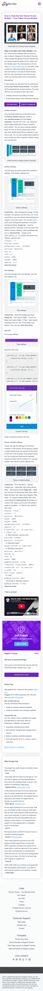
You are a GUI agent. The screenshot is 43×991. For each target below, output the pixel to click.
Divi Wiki (21, 898)
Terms (21, 902)
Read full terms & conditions (14, 747)
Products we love (22, 911)
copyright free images (15, 697)
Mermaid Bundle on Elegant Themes (21, 949)
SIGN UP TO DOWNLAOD (28, 104)
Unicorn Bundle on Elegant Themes (21, 942)
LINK (32, 215)
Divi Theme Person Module (17, 66)
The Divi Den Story (21, 939)
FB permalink (16, 837)
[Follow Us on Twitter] (13, 959)
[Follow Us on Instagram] (26, 959)
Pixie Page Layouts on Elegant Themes (21, 946)
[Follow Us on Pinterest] (29, 959)
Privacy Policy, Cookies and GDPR (29, 970)
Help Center (22, 922)
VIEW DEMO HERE (12, 104)
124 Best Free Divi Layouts (21, 908)
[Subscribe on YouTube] (23, 959)
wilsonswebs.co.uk (23, 787)
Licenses (21, 905)
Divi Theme (22, 895)
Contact (21, 928)
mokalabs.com (19, 804)
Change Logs (21, 925)
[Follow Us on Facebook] (17, 959)
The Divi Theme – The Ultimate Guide (21, 892)
